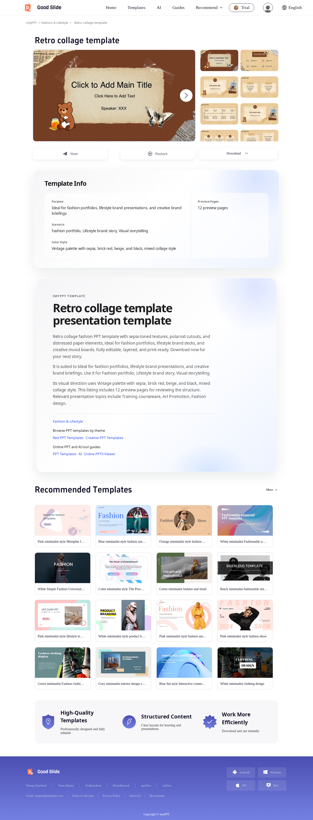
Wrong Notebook (36, 785)
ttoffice (167, 785)
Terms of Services (83, 795)
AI (80, 454)
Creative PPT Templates (104, 437)
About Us (135, 795)
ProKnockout (93, 785)
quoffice (146, 785)
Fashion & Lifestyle (54, 23)
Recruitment (157, 795)
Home (111, 7)
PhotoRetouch (121, 785)
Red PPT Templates (68, 437)
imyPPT (31, 23)
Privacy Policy (111, 795)
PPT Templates (64, 454)
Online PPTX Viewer (99, 454)
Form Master (66, 785)
